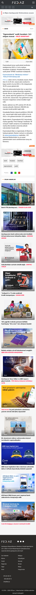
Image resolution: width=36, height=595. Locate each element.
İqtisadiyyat (21, 558)
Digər (2, 566)
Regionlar (4, 564)
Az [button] (32, 7)
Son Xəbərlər (4, 555)
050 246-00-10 (8, 579)
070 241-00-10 (7, 576)
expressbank (8, 166)
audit (16, 166)
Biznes (3, 558)
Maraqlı (20, 561)
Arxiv (2, 569)
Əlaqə (19, 566)
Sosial (3, 561)
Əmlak (20, 564)
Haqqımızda (21, 569)
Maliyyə (20, 555)
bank (5, 161)
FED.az (5, 80)
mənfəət (20, 161)
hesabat (12, 161)
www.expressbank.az (12, 135)
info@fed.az (6, 581)
